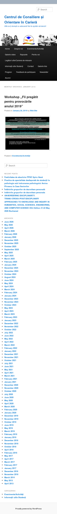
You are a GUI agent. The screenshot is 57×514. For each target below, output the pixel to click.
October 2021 (10, 360)
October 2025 (10, 246)
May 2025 (8, 252)
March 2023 (9, 314)
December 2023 (11, 298)
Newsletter (44, 72)
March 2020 (9, 406)
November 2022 (11, 326)
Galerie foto (42, 66)
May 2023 (8, 308)
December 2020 (11, 384)
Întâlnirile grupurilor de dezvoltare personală (24, 189)
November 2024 (11, 271)
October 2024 (10, 274)
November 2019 (11, 418)
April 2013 (8, 483)
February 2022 (10, 348)
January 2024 (10, 295)
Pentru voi (36, 54)
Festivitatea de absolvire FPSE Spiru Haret (23, 177)
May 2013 (8, 480)
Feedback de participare (26, 72)
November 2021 (11, 357)
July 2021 (8, 363)
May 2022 (8, 338)
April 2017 (8, 458)
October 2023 (10, 304)
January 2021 (10, 381)
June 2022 (8, 335)
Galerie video (10, 54)
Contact (30, 66)
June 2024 (8, 280)
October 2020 (10, 391)
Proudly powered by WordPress (28, 508)
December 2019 (11, 415)
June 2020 (8, 397)
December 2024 (11, 267)
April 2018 (8, 449)
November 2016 (11, 474)
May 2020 (8, 400)
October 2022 (10, 329)
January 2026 (10, 237)
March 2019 (9, 431)
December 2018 (11, 440)
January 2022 (10, 351)
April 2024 (8, 286)
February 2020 (10, 409)
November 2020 (11, 388)
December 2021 (11, 354)
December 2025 (11, 240)
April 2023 (8, 311)
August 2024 (9, 277)
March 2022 (9, 345)
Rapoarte (23, 54)
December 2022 (11, 323)
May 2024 (8, 283)
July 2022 (8, 332)
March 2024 (9, 289)
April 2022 (8, 341)
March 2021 (9, 375)
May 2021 (8, 369)
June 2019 (8, 425)
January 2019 (10, 437)
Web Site (33, 110)
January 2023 (10, 320)
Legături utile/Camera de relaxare (18, 60)
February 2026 (10, 234)
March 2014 (9, 477)
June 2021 (8, 366)
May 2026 (8, 224)
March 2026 (9, 231)
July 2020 (8, 394)
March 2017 (9, 461)
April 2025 (8, 255)
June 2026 (8, 221)
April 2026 (8, 227)
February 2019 (10, 434)
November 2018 (11, 443)
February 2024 (10, 292)
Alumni (8, 78)
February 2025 (10, 261)
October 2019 (10, 422)
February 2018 (10, 452)
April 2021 (8, 372)
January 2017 (10, 468)
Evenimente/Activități (35, 48)
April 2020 (8, 403)
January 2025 (10, 264)
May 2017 (8, 455)
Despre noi (18, 48)
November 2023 (11, 301)
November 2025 (11, 243)
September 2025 (11, 249)
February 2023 (10, 317)
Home (7, 48)
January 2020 (10, 412)
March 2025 (9, 258)
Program (8, 72)
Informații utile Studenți (14, 66)
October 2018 (10, 446)
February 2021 (10, 378)
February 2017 (10, 465)
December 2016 (11, 471)
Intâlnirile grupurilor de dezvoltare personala (24, 192)
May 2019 (8, 428)
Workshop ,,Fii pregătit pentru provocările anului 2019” (21, 101)
